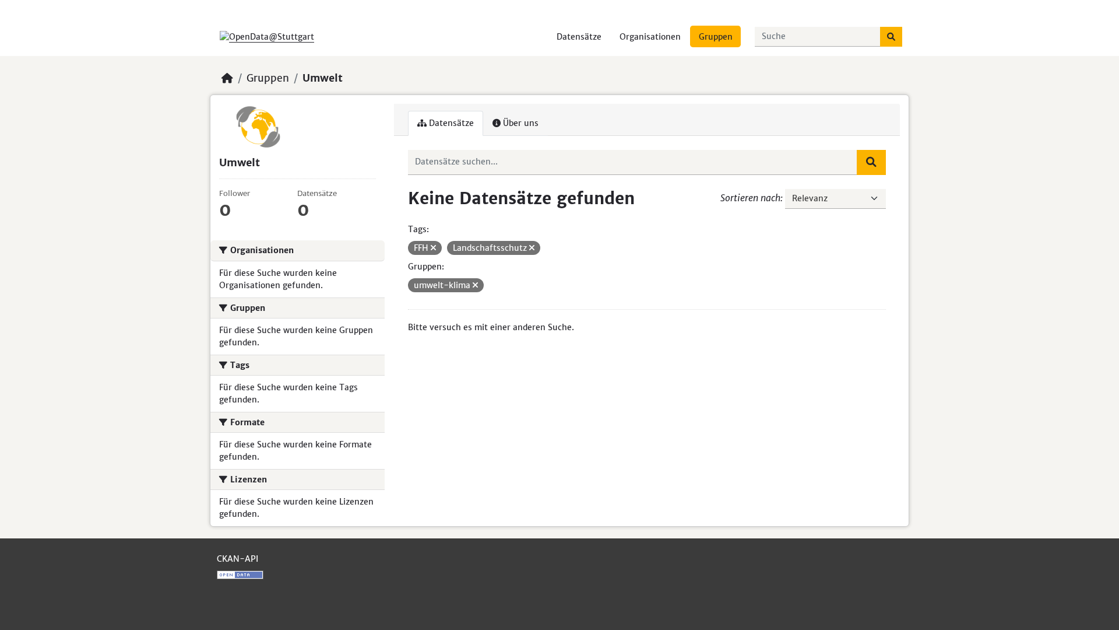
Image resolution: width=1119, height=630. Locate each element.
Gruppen (716, 37)
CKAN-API (237, 559)
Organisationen (650, 37)
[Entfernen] (433, 248)
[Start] (227, 78)
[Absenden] (891, 37)
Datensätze (579, 37)
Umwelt (322, 78)
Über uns (520, 123)
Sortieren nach (750, 198)
